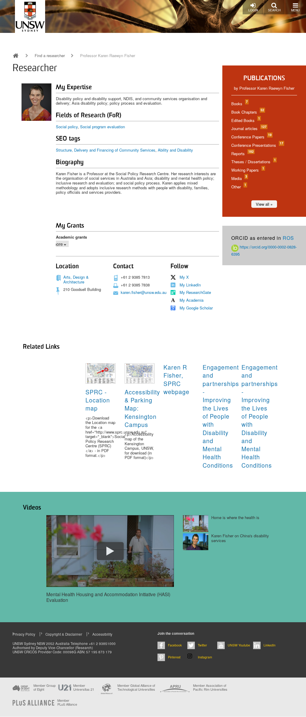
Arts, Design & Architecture (76, 279)
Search (274, 10)
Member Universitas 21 (83, 687)
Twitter (202, 645)
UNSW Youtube (239, 645)
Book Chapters (247, 112)
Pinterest (174, 657)
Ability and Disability (175, 150)
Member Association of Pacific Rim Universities (210, 688)
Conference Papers (251, 137)
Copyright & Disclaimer (63, 634)
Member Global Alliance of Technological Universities (136, 688)
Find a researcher (50, 55)
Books (239, 103)
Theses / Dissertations (253, 161)
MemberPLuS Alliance (67, 702)
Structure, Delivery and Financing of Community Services (105, 150)
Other (238, 187)
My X (184, 277)
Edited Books (245, 120)
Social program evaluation (102, 126)
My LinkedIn (190, 285)
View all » (264, 204)
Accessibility (102, 634)
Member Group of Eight (44, 687)
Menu (295, 10)
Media (239, 178)
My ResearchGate (195, 292)
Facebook (175, 645)
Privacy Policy (24, 634)
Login (253, 10)
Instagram (205, 657)
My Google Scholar (196, 308)
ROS (288, 237)
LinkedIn (270, 645)
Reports (242, 153)
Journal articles (248, 128)
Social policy (67, 126)
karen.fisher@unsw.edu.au (143, 292)
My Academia (192, 300)
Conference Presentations (257, 145)
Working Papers (247, 170)
